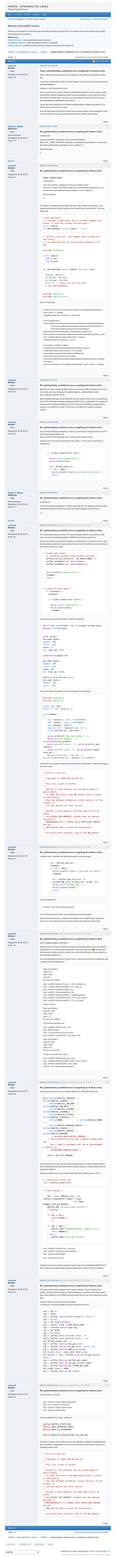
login (85, 57)
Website (11, 161)
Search (27, 14)
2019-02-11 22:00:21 (48, 1082)
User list (18, 14)
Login (44, 14)
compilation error (25, 1544)
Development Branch (16, 43)
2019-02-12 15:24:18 (48, 1280)
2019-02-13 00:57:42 (48, 1385)
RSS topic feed (102, 61)
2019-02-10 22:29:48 (48, 422)
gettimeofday (39, 1544)
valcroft (12, 65)
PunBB (74, 1551)
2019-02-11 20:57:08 (48, 934)
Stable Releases (15, 40)
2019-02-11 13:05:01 (48, 525)
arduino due (10, 1544)
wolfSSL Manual (14, 46)
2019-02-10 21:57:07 (48, 380)
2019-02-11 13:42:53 (48, 847)
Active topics (85, 19)
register (93, 57)
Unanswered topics (100, 19)
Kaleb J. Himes (15, 126)
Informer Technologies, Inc (99, 1551)
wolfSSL (44, 52)
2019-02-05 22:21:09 (48, 66)
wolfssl (50, 1544)
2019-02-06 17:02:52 (48, 126)
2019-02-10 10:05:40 (48, 166)
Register (36, 14)
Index (10, 14)
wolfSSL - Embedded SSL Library (28, 6)
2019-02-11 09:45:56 (48, 493)
